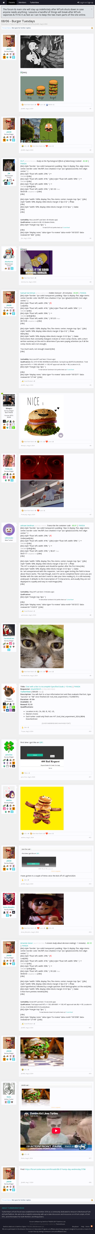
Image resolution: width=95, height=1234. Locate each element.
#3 (90, 238)
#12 (90, 837)
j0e (9, 173)
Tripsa (23, 731)
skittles (9, 800)
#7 (90, 514)
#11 (90, 777)
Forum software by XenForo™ (47, 1221)
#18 (90, 1182)
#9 (90, 675)
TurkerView (66, 227)
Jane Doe (8, 755)
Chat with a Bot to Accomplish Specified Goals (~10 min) (49, 686)
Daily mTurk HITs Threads (18, 24)
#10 (90, 731)
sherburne (9, 262)
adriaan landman (27, 525)
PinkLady (8, 469)
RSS (92, 1226)
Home (4, 2)
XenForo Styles (21, 1226)
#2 (90, 150)
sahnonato (9, 538)
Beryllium (75, 1226)
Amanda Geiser (26, 943)
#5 (90, 385)
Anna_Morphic (9, 907)
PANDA (23, 163)
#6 (90, 445)
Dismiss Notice (92, 9)
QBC (41, 742)
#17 (90, 1158)
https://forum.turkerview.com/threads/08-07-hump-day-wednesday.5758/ (55, 1169)
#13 (90, 884)
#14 (90, 932)
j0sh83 (37, 24)
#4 (90, 282)
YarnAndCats (9, 638)
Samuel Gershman (27, 293)
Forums (12, 2)
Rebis (9, 1097)
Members (22, 2)
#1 (90, 108)
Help (82, 1226)
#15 (90, 1028)
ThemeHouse (60, 1224)
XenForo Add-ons (8, 1226)
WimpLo (23, 445)
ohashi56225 (36, 689)
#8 (90, 615)
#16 (90, 1073)
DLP (22, 161)
